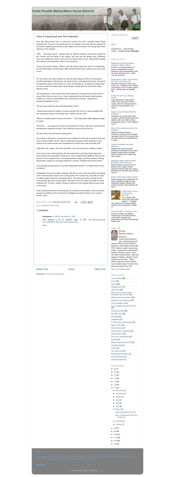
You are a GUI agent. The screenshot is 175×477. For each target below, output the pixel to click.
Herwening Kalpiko (67, 459)
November (120, 394)
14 (115, 378)
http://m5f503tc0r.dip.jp (51, 222)
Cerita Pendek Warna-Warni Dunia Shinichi (63, 11)
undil (123, 231)
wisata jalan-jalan (117, 357)
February (119, 421)
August (119, 397)
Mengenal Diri (116, 287)
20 (115, 369)
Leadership (115, 319)
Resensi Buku (116, 328)
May (118, 403)
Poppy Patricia (95, 459)
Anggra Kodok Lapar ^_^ (78, 456)
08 (115, 434)
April (118, 406)
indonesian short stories (50, 205)
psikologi (114, 317)
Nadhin (45, 459)
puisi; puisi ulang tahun (119, 337)
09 (115, 431)
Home (71, 269)
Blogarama (104, 456)
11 (115, 388)
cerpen (113, 284)
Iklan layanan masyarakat (120, 331)
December (120, 390)
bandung (114, 339)
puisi (113, 281)
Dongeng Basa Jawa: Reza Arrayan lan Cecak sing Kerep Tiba (124, 80)
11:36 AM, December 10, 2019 (64, 216)
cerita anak (115, 290)
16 (115, 372)
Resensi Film (116, 325)
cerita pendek (116, 278)
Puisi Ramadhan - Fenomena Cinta (124, 211)
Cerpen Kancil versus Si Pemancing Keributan (130, 193)
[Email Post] (76, 202)
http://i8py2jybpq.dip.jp (97, 220)
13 (115, 381)
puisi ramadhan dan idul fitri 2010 (123, 306)
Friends (114, 348)
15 (115, 375)
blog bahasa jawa (117, 311)
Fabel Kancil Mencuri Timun (125, 412)
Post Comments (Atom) (55, 274)
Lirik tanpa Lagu (117, 351)
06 (115, 441)
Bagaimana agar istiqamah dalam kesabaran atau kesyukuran (123, 162)
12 (115, 385)
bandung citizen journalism (121, 297)
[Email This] (82, 202)
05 (115, 444)
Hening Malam (94, 456)
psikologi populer (117, 359)
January (119, 424)
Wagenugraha (54, 459)
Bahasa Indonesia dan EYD (121, 342)
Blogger (101, 470)
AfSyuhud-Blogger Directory (58, 456)
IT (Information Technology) (121, 322)
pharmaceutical (116, 334)
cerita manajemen (117, 303)
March (118, 409)
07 (115, 438)
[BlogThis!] (84, 202)
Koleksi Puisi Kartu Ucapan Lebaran (124, 177)
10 (115, 428)
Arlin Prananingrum (82, 459)
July (117, 400)
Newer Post (42, 269)
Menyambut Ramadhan (119, 354)
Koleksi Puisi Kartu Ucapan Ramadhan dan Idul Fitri (121, 294)
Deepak (112, 456)
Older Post (100, 269)
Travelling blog (116, 345)
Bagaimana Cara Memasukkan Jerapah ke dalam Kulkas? (122, 64)
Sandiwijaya (120, 456)
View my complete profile (120, 269)
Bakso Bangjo (41, 456)
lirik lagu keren (116, 314)
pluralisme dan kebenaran (120, 300)
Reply (45, 225)
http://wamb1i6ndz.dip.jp (69, 222)
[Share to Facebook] (89, 202)
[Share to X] (87, 202)
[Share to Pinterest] (91, 202)
